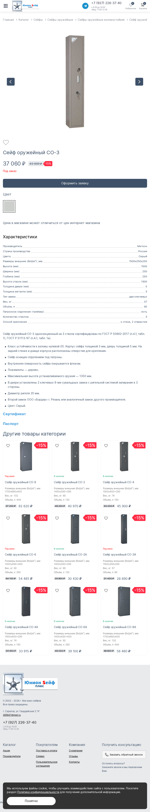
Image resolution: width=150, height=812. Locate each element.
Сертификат (14, 414)
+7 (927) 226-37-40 (106, 3)
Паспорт (11, 424)
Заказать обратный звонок (126, 754)
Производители (12, 756)
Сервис (40, 756)
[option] (75, 82)
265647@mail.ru (12, 714)
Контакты (74, 761)
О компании (75, 750)
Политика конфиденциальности (38, 792)
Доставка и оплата (46, 750)
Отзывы (73, 756)
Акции (6, 750)
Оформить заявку (75, 183)
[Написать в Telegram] (85, 6)
